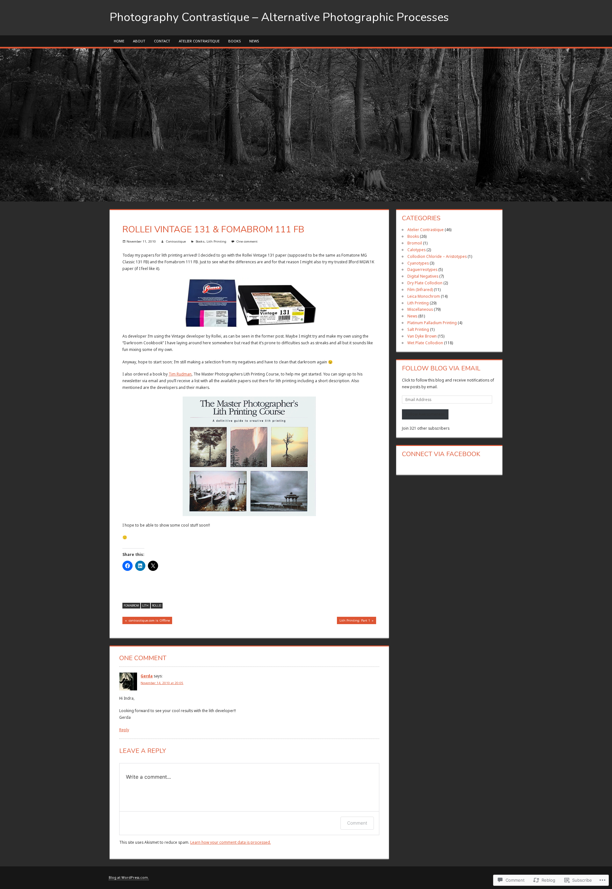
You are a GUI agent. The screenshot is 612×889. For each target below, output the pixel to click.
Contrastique (176, 241)
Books (234, 41)
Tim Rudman (180, 373)
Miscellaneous (420, 309)
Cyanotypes (418, 263)
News (254, 41)
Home (119, 41)
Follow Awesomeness (425, 414)
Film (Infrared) (420, 289)
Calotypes (416, 249)
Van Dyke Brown (422, 336)
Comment (357, 823)
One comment (247, 241)
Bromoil (414, 242)
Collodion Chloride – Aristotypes (437, 256)
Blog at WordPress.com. (129, 877)
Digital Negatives (422, 276)
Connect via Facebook (441, 454)
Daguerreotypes (422, 269)
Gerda (147, 675)
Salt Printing (418, 329)
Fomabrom (131, 605)
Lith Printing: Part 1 (353, 621)
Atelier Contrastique (199, 41)
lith (145, 605)
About (139, 41)
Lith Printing (216, 241)
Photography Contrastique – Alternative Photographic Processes (279, 17)
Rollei (156, 605)
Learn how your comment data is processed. (230, 842)
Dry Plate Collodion (424, 282)
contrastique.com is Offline (146, 621)
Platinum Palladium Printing (432, 322)
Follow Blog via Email (441, 368)
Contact (162, 41)
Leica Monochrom (423, 296)
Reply (124, 729)
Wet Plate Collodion (425, 342)
